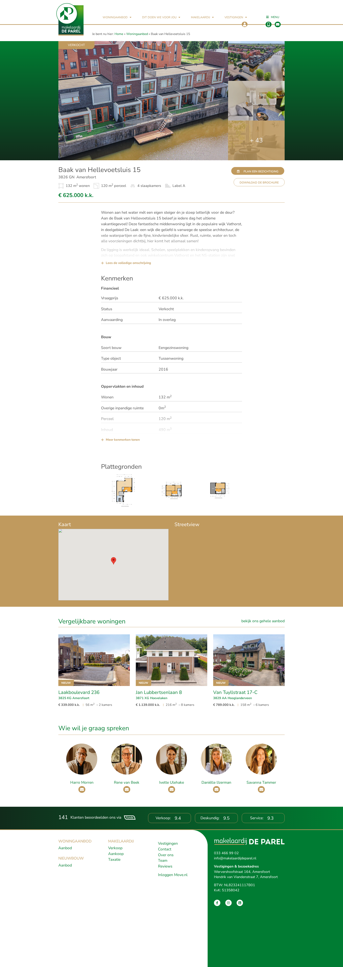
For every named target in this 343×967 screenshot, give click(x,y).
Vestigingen (233, 17)
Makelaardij (200, 17)
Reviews (165, 866)
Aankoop (116, 853)
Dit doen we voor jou (159, 17)
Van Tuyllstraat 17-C (235, 692)
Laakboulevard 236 (78, 692)
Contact (164, 849)
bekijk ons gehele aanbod (263, 621)
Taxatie (114, 859)
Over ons (165, 855)
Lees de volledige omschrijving (128, 263)
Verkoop (115, 848)
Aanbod (65, 848)
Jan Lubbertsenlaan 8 (159, 692)
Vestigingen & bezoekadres (236, 866)
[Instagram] (228, 903)
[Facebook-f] (217, 903)
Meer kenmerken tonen (123, 440)
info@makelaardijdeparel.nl (235, 858)
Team (162, 860)
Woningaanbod (115, 17)
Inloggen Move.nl (173, 874)
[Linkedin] (240, 903)
